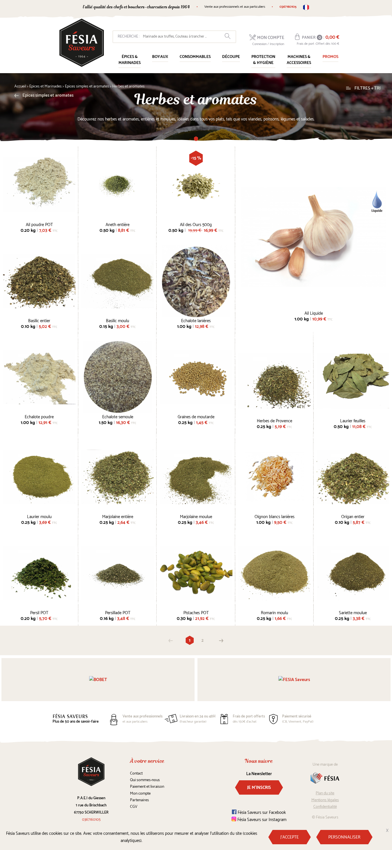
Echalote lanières (196, 320)
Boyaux (160, 57)
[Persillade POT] (117, 573)
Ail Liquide (313, 313)
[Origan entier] (353, 477)
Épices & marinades (130, 60)
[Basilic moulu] (117, 281)
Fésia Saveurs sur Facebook (261, 812)
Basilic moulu (117, 320)
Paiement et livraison (147, 786)
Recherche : (128, 36)
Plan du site (325, 793)
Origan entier (352, 516)
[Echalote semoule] (117, 377)
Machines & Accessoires (299, 60)
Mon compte (140, 793)
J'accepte (289, 837)
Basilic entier (39, 320)
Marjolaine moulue (196, 516)
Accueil (20, 86)
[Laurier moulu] (39, 477)
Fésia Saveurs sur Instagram (261, 819)
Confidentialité (325, 807)
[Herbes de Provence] (274, 381)
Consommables (195, 57)
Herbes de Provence (274, 420)
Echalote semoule (117, 416)
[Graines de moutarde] (196, 377)
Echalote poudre (39, 416)
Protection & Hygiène (263, 60)
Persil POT (39, 612)
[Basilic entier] (39, 281)
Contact (136, 773)
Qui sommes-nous (145, 780)
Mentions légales (325, 800)
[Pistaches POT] (196, 573)
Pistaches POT (196, 612)
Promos (330, 57)
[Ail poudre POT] (39, 185)
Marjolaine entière (117, 516)
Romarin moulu (274, 612)
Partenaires (139, 800)
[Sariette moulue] (353, 573)
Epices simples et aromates (47, 95)
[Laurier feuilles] (353, 381)
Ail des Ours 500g (196, 224)
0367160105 (288, 6)
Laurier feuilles (352, 420)
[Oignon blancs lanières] (274, 477)
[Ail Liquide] (313, 237)
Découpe (231, 57)
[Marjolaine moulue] (196, 477)
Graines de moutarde (196, 416)
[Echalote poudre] (39, 377)
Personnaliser (344, 837)
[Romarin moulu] (274, 573)
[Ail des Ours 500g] (196, 185)
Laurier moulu (39, 516)
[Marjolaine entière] (117, 477)
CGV (133, 807)
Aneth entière (117, 224)
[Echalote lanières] (196, 281)
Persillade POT (117, 612)
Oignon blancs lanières (274, 516)
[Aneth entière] (117, 185)
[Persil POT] (39, 573)
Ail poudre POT (39, 224)
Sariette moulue (353, 612)
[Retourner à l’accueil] (81, 43)
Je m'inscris (259, 787)
